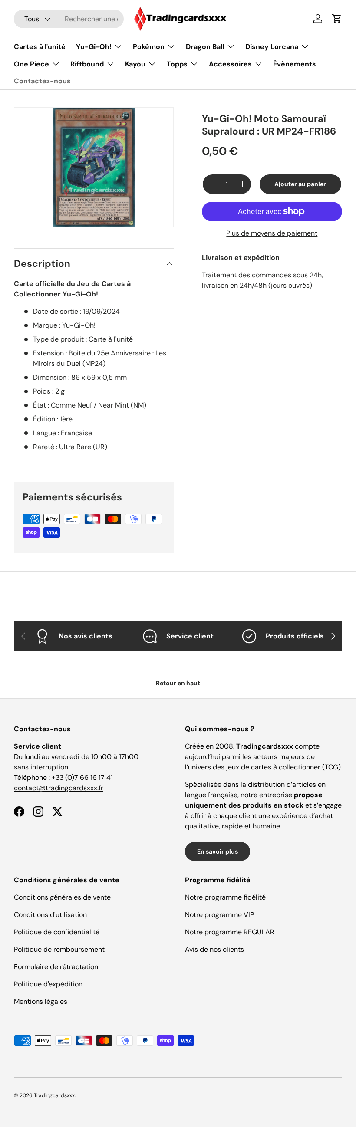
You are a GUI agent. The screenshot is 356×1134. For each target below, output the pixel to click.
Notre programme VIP (219, 914)
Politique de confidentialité (56, 932)
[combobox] (69, 19)
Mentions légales (40, 1001)
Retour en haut (178, 683)
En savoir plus (217, 851)
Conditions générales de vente (62, 897)
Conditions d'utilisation (50, 914)
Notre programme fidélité (225, 897)
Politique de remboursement (59, 949)
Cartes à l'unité (40, 46)
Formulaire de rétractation (56, 966)
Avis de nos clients (214, 949)
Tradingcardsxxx (54, 1095)
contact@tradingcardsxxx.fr (58, 787)
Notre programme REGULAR (229, 932)
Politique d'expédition (48, 984)
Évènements (294, 64)
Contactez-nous (42, 80)
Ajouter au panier (300, 184)
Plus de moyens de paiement (271, 233)
